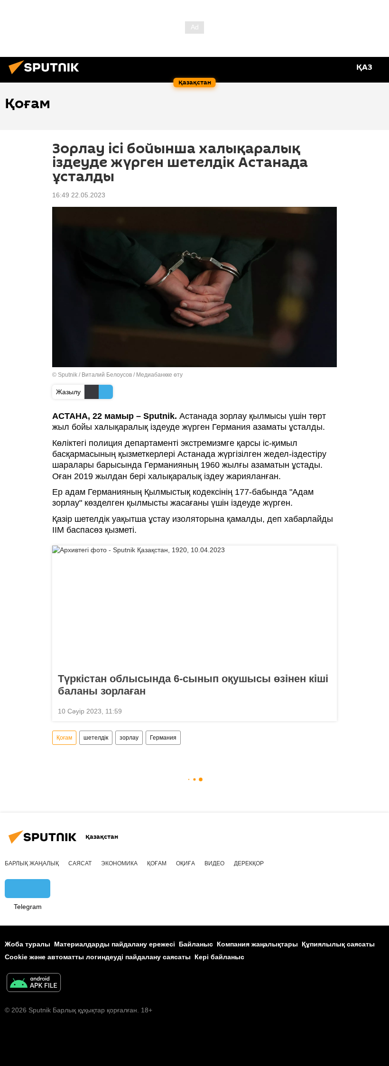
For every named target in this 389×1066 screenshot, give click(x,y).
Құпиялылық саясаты (338, 944)
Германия (163, 737)
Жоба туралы (27, 944)
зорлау (129, 737)
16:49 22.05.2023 (78, 195)
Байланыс (196, 944)
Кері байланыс (219, 957)
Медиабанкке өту (159, 374)
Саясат (80, 863)
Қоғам (64, 737)
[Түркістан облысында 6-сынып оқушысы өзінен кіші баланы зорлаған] (194, 606)
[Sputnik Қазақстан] (46, 75)
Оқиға (185, 863)
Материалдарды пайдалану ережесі (114, 944)
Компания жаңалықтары (257, 944)
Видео (214, 863)
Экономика (119, 863)
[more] (325, 710)
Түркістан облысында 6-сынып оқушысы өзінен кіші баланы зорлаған (193, 685)
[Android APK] (33, 983)
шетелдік (95, 737)
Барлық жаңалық (32, 863)
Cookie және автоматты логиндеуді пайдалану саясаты (98, 957)
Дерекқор (249, 863)
